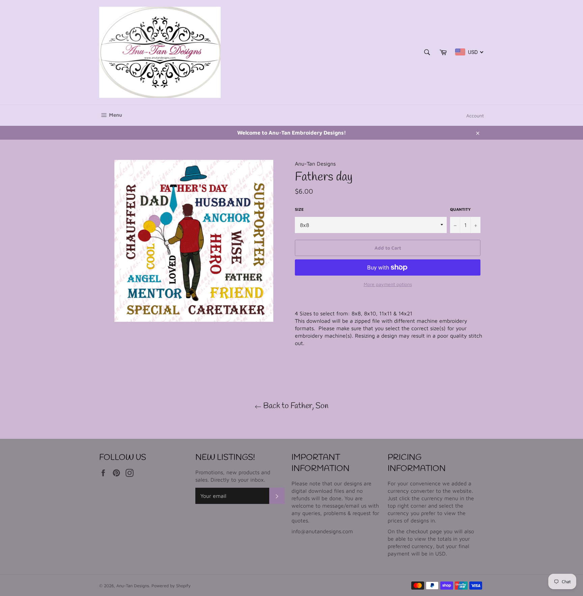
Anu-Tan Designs (132, 585)
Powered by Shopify (171, 585)
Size (299, 209)
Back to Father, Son (294, 406)
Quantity (460, 209)
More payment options (388, 284)
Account (475, 115)
